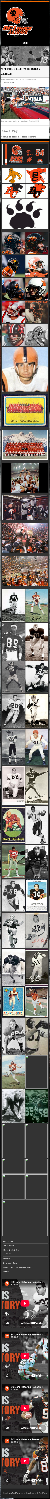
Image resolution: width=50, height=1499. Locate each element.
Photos (33, 79)
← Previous (5, 82)
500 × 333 (25, 79)
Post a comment (7, 121)
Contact (6, 1271)
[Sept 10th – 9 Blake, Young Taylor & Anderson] (25, 118)
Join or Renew (8, 1245)
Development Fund (10, 1263)
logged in (15, 136)
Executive (6, 1258)
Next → (13, 82)
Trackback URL (34, 121)
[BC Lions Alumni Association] (25, 21)
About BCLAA (8, 1241)
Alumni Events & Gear (11, 1250)
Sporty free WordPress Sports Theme (16, 1493)
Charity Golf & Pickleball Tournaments (17, 1267)
